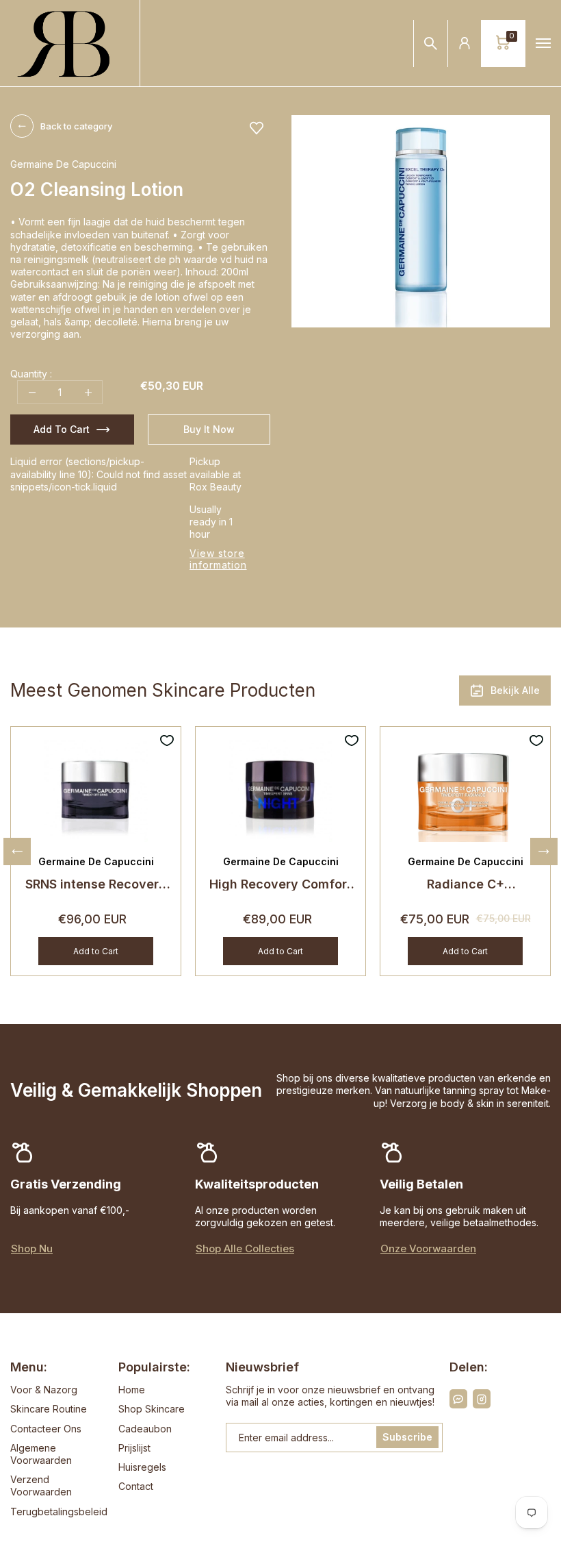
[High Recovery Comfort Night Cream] (280, 789)
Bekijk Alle (515, 690)
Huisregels (142, 1467)
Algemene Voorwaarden (41, 1454)
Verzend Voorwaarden (41, 1485)
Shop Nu (32, 1248)
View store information (218, 559)
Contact (135, 1486)
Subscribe (407, 1437)
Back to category (76, 126)
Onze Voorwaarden (428, 1248)
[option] (420, 221)
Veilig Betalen (421, 1184)
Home (131, 1389)
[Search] (430, 43)
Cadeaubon (145, 1428)
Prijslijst (134, 1448)
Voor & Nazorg (43, 1389)
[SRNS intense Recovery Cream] (95, 789)
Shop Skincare (151, 1409)
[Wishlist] (256, 128)
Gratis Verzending (65, 1184)
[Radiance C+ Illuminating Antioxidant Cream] (465, 789)
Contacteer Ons (45, 1428)
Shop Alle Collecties (245, 1248)
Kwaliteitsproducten (257, 1184)
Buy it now (209, 429)
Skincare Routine (48, 1409)
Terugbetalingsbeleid (58, 1511)
